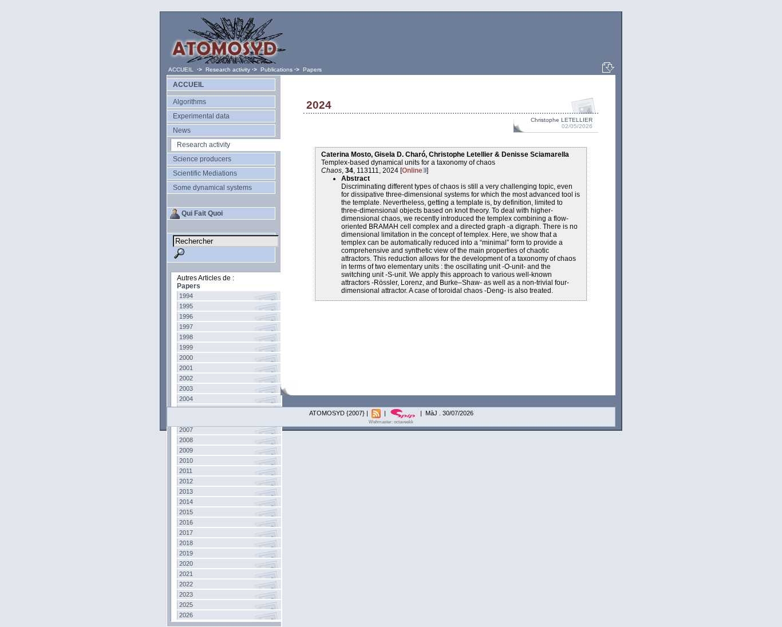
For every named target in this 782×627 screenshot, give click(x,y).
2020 (186, 563)
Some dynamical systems (212, 188)
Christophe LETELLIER (562, 120)
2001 (186, 367)
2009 (186, 450)
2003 (186, 388)
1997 (186, 326)
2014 (186, 501)
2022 (186, 584)
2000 (186, 357)
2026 (186, 615)
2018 (186, 542)
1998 (186, 337)
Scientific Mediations (205, 173)
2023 (186, 594)
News (182, 130)
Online (412, 170)
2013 (186, 491)
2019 (186, 553)
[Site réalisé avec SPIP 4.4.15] (403, 413)
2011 (185, 470)
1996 (186, 316)
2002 (186, 378)
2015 (186, 512)
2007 (186, 429)
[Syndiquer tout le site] (377, 413)
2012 (186, 481)
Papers (312, 69)
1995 (186, 306)
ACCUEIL (181, 69)
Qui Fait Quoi (202, 213)
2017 (186, 532)
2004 (186, 398)
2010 (186, 460)
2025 (186, 604)
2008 (186, 439)
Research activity (228, 69)
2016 (186, 522)
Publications (276, 69)
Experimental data (201, 116)
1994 (186, 295)
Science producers (202, 159)
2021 (186, 573)
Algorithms (189, 102)
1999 (186, 347)
